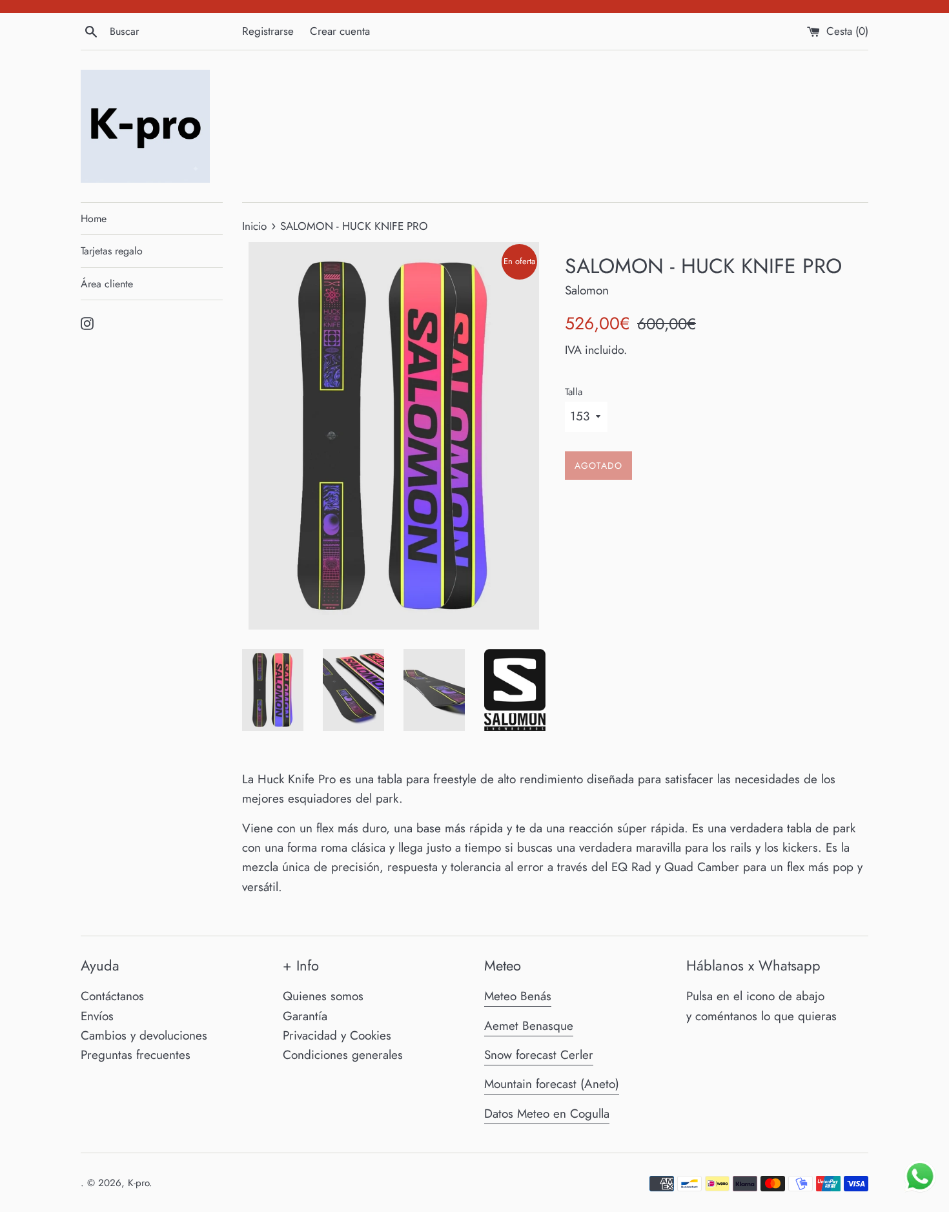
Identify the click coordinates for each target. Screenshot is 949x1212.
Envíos (97, 1016)
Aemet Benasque (528, 1025)
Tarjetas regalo (112, 250)
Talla (573, 392)
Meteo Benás (517, 996)
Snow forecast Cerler (538, 1054)
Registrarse (268, 31)
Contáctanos (112, 996)
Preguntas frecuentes (135, 1054)
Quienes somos (323, 996)
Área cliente (107, 283)
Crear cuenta (340, 31)
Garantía (305, 1016)
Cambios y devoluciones (144, 1035)
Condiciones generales (343, 1054)
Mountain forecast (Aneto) (551, 1084)
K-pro (138, 1183)
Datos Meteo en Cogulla (546, 1113)
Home (94, 218)
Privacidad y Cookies (337, 1035)
